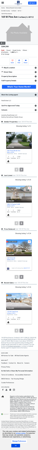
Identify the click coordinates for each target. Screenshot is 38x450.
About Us (20, 363)
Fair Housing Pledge (17, 379)
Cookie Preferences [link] (7, 382)
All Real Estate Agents (22, 355)
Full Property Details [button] (8, 81)
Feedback (4, 363)
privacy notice (20, 433)
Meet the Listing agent (9, 95)
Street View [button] (7, 72)
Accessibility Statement (22, 375)
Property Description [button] (9, 76)
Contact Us (12, 363)
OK (16, 445)
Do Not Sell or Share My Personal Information (17, 371)
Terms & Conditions (7, 375)
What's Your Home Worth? (19, 87)
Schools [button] (4, 110)
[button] (32, 3)
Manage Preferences (19, 441)
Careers (26, 363)
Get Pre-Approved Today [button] (10, 106)
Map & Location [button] (9, 68)
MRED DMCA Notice (24, 411)
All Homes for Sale (7, 355)
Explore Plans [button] (22, 418)
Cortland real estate (14, 346)
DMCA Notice (5, 379)
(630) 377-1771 (27, 268)
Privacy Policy (5, 367)
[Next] (21, 170)
